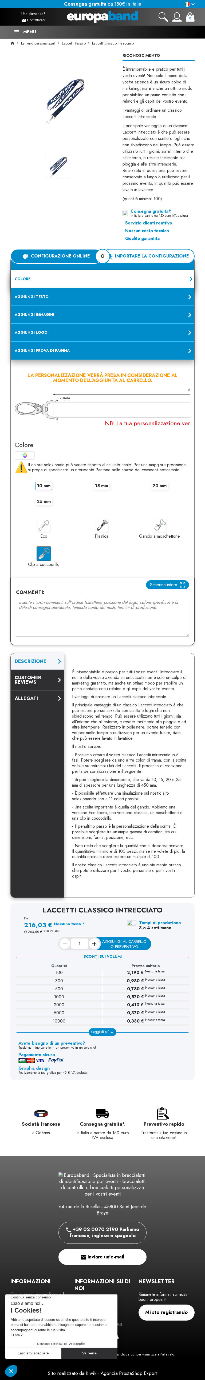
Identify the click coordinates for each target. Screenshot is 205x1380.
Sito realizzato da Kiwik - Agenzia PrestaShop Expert (102, 1373)
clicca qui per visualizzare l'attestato (147, 1354)
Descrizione (30, 661)
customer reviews (28, 679)
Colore (24, 444)
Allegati (26, 698)
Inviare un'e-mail (105, 1256)
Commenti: (30, 592)
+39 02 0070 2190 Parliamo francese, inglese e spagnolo (104, 1232)
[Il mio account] (177, 17)
